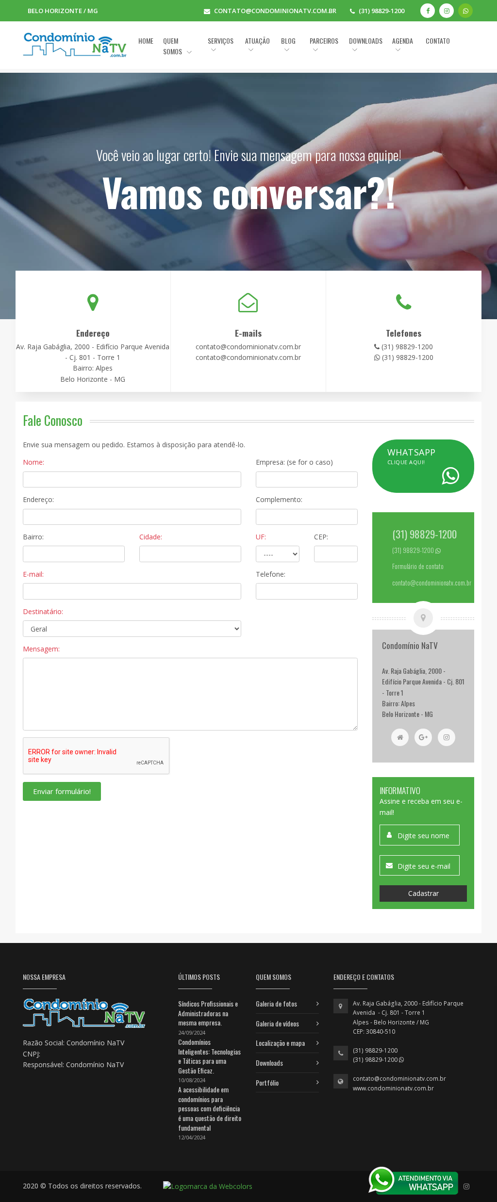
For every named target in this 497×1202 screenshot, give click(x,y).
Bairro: (33, 536)
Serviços (220, 40)
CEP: (321, 536)
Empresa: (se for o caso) (294, 462)
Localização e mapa (280, 1043)
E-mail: (33, 574)
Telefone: (270, 574)
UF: (261, 536)
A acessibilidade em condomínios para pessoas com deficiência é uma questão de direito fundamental (209, 1108)
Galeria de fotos (276, 1003)
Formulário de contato (418, 566)
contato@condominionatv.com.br (399, 1078)
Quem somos (173, 45)
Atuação (257, 40)
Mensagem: (41, 648)
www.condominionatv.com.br (393, 1088)
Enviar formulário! (62, 791)
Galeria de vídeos (277, 1023)
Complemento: (279, 499)
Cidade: (150, 536)
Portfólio (267, 1082)
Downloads (269, 1062)
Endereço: (38, 499)
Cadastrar (423, 893)
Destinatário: (43, 611)
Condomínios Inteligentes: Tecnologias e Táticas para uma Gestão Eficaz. (209, 1056)
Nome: (33, 462)
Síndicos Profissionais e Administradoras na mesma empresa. (208, 1012)
